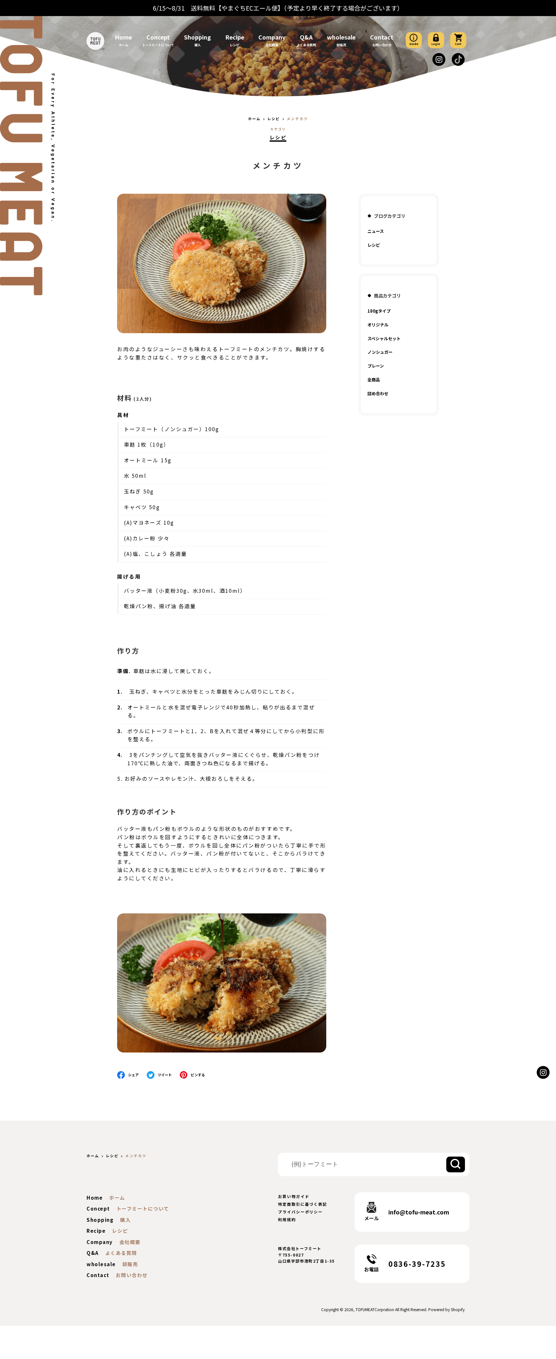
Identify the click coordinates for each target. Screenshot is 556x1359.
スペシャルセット (384, 338)
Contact (382, 37)
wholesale (341, 37)
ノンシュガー (380, 352)
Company (271, 37)
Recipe (234, 37)
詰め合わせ (377, 393)
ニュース (375, 231)
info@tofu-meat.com (418, 1212)
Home (123, 37)
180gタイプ (379, 311)
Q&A (306, 37)
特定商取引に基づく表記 (302, 1204)
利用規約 (287, 1219)
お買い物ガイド (293, 1196)
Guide (413, 44)
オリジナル (377, 325)
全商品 (373, 380)
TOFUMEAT (365, 1309)
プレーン (375, 366)
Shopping (197, 37)
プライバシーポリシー (300, 1211)
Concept (158, 37)
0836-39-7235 (417, 1263)
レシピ (278, 137)
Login (435, 44)
